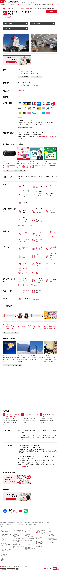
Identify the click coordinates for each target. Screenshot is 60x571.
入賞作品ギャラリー (39, 546)
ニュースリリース (12, 566)
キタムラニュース (27, 541)
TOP (4, 8)
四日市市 (33, 8)
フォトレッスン (38, 538)
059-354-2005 (21, 90)
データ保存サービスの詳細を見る (27, 285)
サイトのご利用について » (52, 542)
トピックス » (27, 545)
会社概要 (35, 0)
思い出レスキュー (4, 543)
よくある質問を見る (23, 466)
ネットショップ (27, 530)
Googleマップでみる (30, 405)
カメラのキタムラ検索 (18, 8)
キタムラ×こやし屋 (16, 549)
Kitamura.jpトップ (5, 526)
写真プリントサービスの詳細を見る (28, 273)
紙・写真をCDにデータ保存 (6, 549)
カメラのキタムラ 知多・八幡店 (49, 415)
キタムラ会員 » (50, 534)
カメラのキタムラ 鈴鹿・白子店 (31, 415)
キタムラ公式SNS (16, 543)
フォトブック (3, 535)
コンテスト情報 (38, 545)
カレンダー (3, 555)
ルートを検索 (36, 76)
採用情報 (38, 0)
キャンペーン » (27, 543)
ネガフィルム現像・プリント (7, 534)
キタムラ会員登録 (51, 535)
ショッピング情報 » (28, 528)
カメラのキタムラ (51, 530)
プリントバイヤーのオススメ (29, 540)
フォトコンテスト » (39, 543)
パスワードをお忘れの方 (52, 539)
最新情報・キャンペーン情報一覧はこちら (14, 170)
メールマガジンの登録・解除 (18, 540)
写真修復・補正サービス (6, 554)
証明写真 (2, 559)
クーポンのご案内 (16, 541)
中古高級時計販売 (28, 534)
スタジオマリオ (16, 535)
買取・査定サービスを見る (25, 225)
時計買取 (26, 535)
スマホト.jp (15, 534)
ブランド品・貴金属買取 (29, 536)
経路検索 (51, 11)
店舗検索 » (50, 528)
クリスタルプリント (5, 531)
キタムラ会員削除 (51, 538)
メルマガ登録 (57, 0)
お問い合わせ (43, 0)
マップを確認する (23, 76)
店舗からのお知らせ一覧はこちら (12, 365)
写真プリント (3, 530)
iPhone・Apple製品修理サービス (18, 530)
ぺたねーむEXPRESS (5, 556)
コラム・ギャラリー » (40, 528)
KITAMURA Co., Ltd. (7, 569)
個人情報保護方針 (4, 566)
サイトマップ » (50, 540)
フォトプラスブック (5, 536)
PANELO (2, 560)
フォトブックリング (5, 539)
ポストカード (3, 540)
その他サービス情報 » (17, 528)
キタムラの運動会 (39, 537)
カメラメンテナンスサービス (18, 531)
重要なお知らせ (27, 547)
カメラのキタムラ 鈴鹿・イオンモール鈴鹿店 (12, 415)
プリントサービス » (5, 528)
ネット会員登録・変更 (50, 0)
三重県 (27, 8)
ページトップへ (56, 564)
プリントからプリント (5, 550)
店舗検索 (9, 8)
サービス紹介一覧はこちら (11, 332)
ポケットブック (4, 538)
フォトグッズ (3, 558)
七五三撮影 (15, 536)
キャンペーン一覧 (27, 544)
